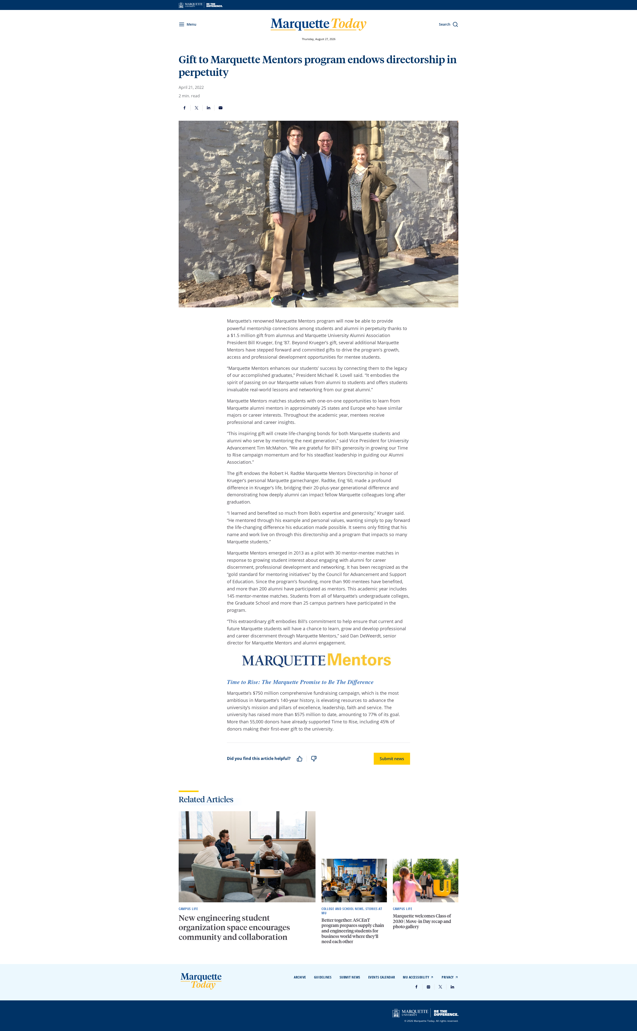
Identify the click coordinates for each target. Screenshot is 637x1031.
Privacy (448, 977)
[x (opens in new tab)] (440, 987)
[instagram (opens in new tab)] (428, 987)
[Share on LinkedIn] (208, 108)
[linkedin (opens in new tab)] (452, 987)
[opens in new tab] (201, 5)
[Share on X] (197, 108)
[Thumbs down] (314, 759)
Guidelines (323, 977)
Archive (300, 977)
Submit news (392, 758)
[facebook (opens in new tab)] (417, 987)
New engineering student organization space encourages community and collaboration (234, 927)
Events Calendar (381, 977)
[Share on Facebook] (185, 108)
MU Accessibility (416, 977)
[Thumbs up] (300, 759)
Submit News (350, 977)
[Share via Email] (220, 108)
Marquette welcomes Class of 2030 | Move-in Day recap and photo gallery (422, 921)
